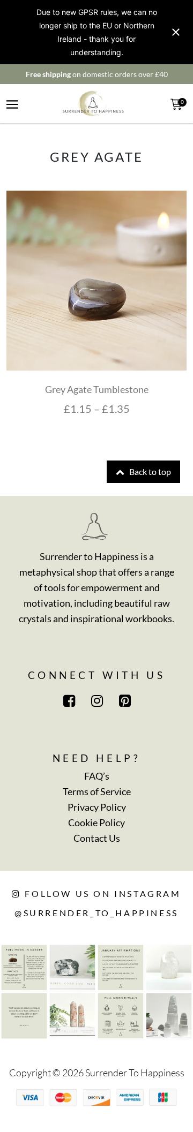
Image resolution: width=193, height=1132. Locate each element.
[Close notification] (175, 32)
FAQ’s (96, 776)
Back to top (149, 471)
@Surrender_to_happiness (96, 913)
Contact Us (96, 838)
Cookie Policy (96, 822)
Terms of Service (97, 791)
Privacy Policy (97, 807)
